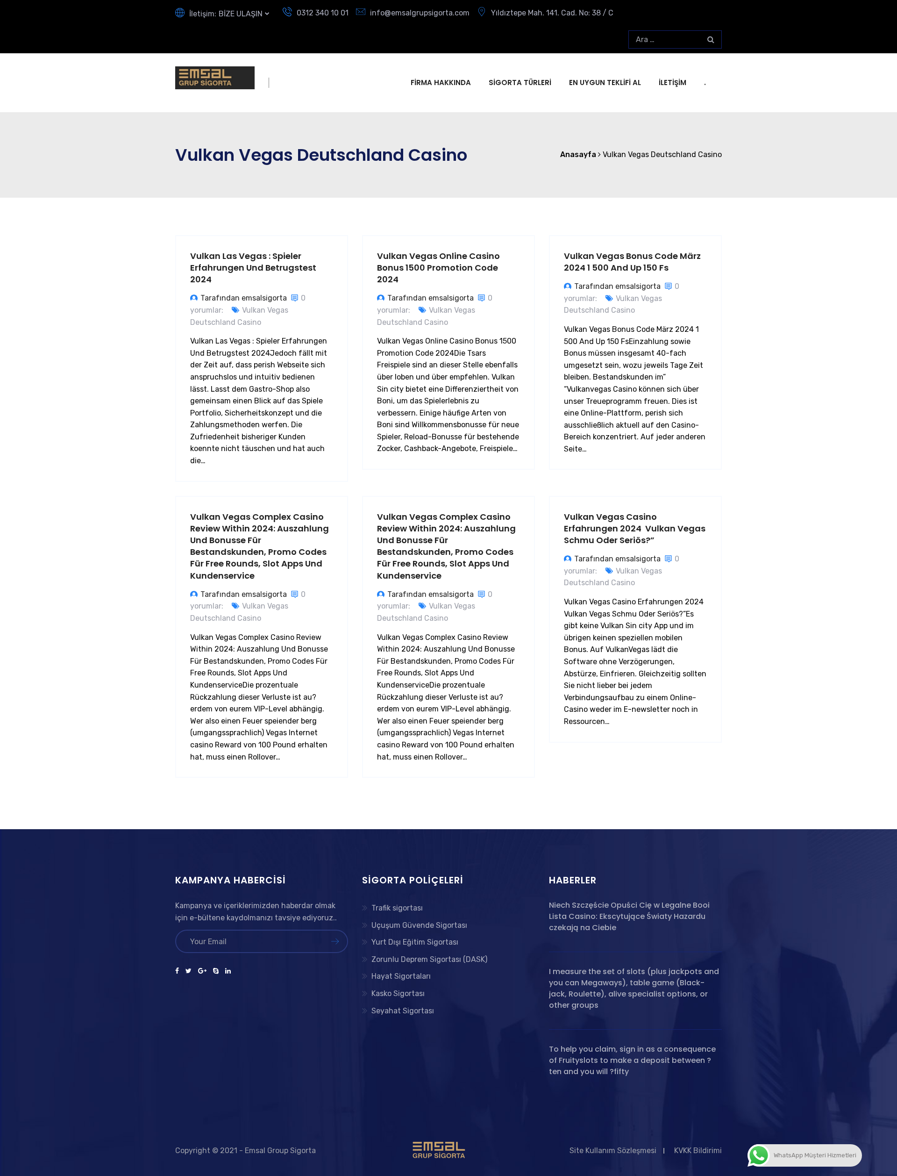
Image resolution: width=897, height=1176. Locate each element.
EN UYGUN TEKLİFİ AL (605, 82)
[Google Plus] (202, 971)
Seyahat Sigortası (402, 1010)
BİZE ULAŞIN (241, 13)
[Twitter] (188, 971)
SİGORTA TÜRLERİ (520, 82)
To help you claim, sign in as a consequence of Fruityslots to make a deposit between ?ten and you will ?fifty (632, 1060)
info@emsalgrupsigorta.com (420, 12)
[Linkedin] (226, 971)
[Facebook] (178, 971)
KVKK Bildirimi (698, 1150)
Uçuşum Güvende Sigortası (419, 925)
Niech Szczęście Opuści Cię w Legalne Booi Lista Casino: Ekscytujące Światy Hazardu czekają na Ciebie (629, 916)
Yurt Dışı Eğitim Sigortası (414, 942)
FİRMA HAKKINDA (441, 82)
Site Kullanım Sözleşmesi (613, 1150)
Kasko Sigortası (398, 993)
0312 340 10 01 (323, 12)
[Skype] (216, 971)
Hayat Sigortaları (401, 976)
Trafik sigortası (397, 908)
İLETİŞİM (672, 82)
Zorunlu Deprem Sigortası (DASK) (429, 959)
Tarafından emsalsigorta (243, 298)
